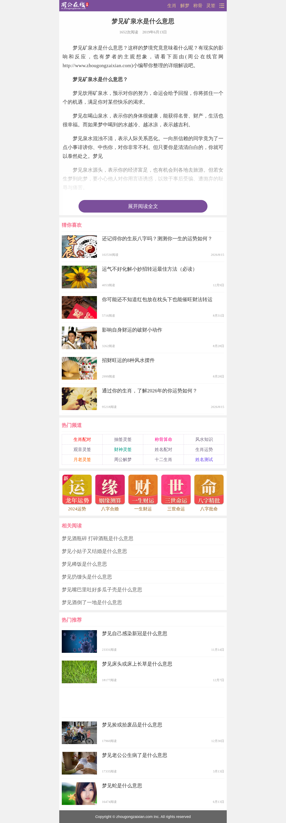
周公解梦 (123, 459)
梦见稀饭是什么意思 (84, 564)
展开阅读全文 (143, 206)
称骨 (197, 5)
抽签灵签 (123, 439)
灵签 (210, 5)
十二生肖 (163, 459)
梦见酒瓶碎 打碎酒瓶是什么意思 (97, 538)
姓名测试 (204, 459)
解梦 (184, 5)
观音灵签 (82, 449)
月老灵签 (82, 459)
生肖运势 (204, 449)
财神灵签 (123, 449)
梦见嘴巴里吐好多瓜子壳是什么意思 (102, 589)
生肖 (171, 5)
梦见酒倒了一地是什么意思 (92, 602)
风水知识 (204, 439)
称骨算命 (163, 439)
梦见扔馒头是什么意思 (87, 577)
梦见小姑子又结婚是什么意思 (94, 551)
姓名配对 (163, 449)
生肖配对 (82, 439)
